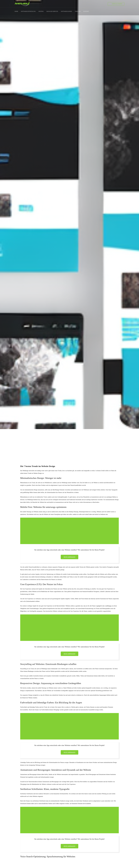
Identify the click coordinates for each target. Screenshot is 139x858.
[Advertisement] (69, 443)
